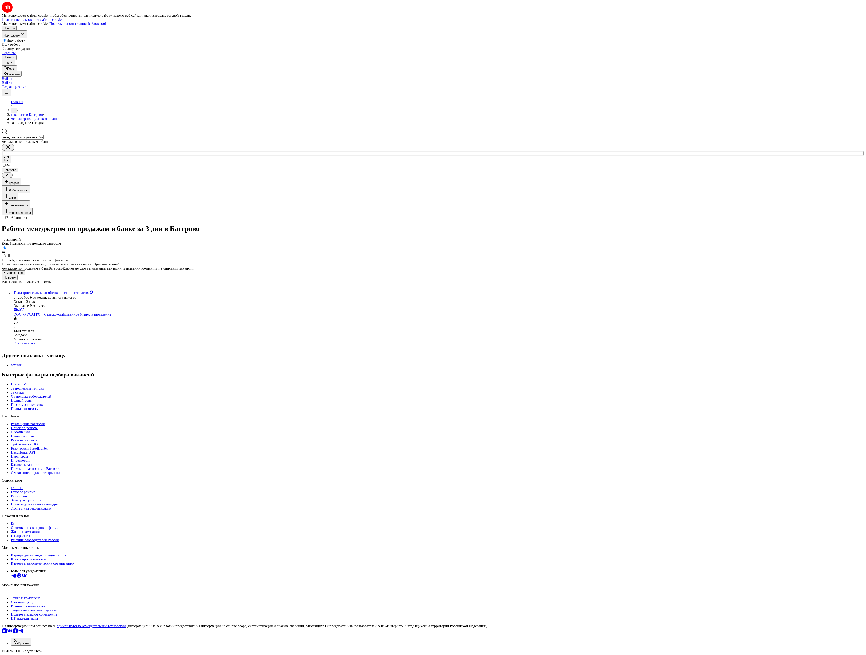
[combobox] (23, 137)
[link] (9, 68)
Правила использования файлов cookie (79, 23)
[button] (7, 79)
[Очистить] (8, 147)
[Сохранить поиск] (6, 159)
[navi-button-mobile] (6, 92)
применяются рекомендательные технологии (91, 626)
